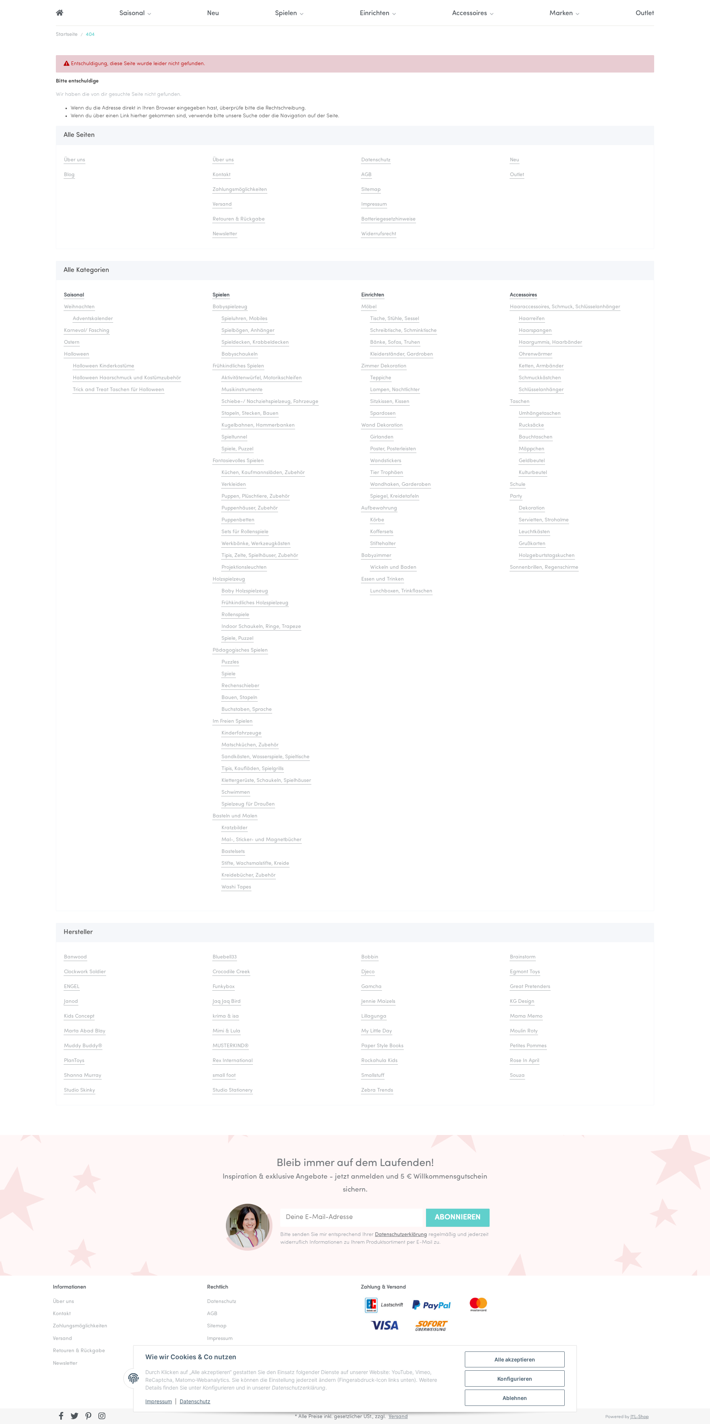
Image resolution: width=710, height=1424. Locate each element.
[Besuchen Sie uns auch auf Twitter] (75, 1417)
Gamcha (371, 987)
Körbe (377, 520)
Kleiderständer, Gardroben (401, 354)
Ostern (72, 342)
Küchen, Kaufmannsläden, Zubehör (263, 473)
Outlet (645, 13)
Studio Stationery (233, 1090)
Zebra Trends (377, 1090)
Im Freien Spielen (233, 721)
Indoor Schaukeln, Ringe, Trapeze (261, 626)
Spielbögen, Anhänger (248, 330)
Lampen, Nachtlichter (395, 390)
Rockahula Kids (379, 1061)
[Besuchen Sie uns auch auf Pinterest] (88, 1417)
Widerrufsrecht (378, 234)
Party (516, 496)
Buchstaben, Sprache (247, 709)
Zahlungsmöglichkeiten (240, 189)
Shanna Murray (82, 1075)
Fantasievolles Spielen (238, 461)
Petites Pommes (528, 1046)
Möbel (368, 307)
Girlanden (381, 437)
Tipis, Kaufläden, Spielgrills (253, 769)
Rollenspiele (235, 615)
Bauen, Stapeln (239, 698)
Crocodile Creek (231, 972)
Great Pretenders (530, 987)
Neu (213, 13)
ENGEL (72, 987)
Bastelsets (233, 851)
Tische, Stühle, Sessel (394, 319)
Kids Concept (79, 1016)
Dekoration (532, 508)
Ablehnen (515, 1398)
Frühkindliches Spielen (238, 366)
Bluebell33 (225, 957)
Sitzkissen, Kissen (389, 401)
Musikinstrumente (242, 390)
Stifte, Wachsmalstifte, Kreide (255, 863)
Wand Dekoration (382, 425)
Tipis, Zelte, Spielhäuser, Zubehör (260, 555)
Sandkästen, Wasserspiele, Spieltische (266, 757)
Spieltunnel (234, 437)
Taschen (520, 401)
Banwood (75, 957)
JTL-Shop (639, 1417)
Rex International (233, 1061)
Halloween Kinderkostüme (103, 366)
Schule (517, 484)
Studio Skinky (79, 1090)
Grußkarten (532, 544)
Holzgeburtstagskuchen (547, 555)
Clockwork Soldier (85, 972)
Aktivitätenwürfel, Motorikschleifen (262, 378)
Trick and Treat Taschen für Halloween (118, 390)
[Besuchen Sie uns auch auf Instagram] (102, 1417)
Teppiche (380, 378)
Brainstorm (522, 957)
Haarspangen (535, 330)
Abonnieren (458, 1217)
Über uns (74, 160)
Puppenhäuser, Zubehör (250, 508)
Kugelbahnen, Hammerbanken (258, 425)
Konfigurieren (514, 1379)
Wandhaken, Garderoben (400, 484)
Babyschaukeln (240, 354)
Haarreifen (532, 319)
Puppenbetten (238, 520)
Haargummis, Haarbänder (550, 342)
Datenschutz (195, 1401)
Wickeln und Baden (393, 567)
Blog (69, 175)
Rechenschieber (240, 686)
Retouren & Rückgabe (239, 219)
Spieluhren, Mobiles (244, 319)
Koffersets (381, 532)
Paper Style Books (382, 1046)
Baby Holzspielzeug (245, 591)
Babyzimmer (376, 555)
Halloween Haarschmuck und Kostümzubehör (127, 378)
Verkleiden (234, 484)
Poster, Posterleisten (393, 449)
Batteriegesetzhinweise (388, 219)
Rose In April (524, 1061)
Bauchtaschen (535, 437)
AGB (366, 175)
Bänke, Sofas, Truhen (395, 342)
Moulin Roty (524, 1031)
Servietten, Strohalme (544, 520)
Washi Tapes (236, 887)
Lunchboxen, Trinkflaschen (401, 591)
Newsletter (225, 234)
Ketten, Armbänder (541, 366)
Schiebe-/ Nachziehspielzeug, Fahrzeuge (270, 401)
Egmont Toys (525, 972)
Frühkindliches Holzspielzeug (255, 603)
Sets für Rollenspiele (245, 532)
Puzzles (230, 662)
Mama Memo (526, 1016)
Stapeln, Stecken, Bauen (250, 413)
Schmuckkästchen (540, 378)
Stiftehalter (383, 544)
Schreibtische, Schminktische (403, 330)
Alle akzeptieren (514, 1359)
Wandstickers (385, 461)
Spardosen (383, 413)
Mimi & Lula (226, 1031)
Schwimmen (236, 792)
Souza (517, 1075)
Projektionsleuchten (244, 567)
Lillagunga (373, 1016)
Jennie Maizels (378, 1001)
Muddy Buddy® (83, 1046)
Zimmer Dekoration (383, 366)
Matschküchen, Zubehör (250, 745)
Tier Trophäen (386, 473)
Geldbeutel (532, 461)
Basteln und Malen (235, 816)
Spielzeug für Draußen (248, 804)
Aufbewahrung (379, 508)
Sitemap (371, 189)
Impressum (158, 1401)
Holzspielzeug (229, 579)
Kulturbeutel (533, 473)
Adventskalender (93, 319)
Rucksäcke (531, 425)
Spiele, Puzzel (237, 449)
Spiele (229, 674)
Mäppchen (531, 449)
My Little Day (376, 1031)
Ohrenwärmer (535, 354)
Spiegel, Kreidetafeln (394, 496)
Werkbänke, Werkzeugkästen (256, 544)
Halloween (76, 354)
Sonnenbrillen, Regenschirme (544, 567)
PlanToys (74, 1061)
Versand (222, 204)
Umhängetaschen (540, 413)
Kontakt (221, 175)
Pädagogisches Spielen (240, 650)
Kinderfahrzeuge (241, 733)
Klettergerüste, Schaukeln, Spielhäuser (266, 780)
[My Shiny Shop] (59, 14)
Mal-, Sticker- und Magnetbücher (261, 840)
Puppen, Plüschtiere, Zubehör (256, 496)
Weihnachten (79, 307)
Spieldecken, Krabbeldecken (255, 342)
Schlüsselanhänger (541, 390)
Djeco (368, 972)
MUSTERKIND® (230, 1046)
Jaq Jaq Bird (227, 1001)
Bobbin (369, 957)
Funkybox (223, 987)
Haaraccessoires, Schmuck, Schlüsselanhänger (565, 307)
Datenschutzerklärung (401, 1234)
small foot (224, 1075)
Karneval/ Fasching (86, 330)
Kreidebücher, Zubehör (248, 875)
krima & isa (226, 1016)
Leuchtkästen (534, 532)
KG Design (522, 1001)
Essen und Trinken (382, 579)
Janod (71, 1001)
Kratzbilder (234, 828)
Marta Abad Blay (84, 1031)
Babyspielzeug (230, 307)
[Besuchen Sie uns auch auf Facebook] (61, 1417)
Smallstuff (372, 1075)
